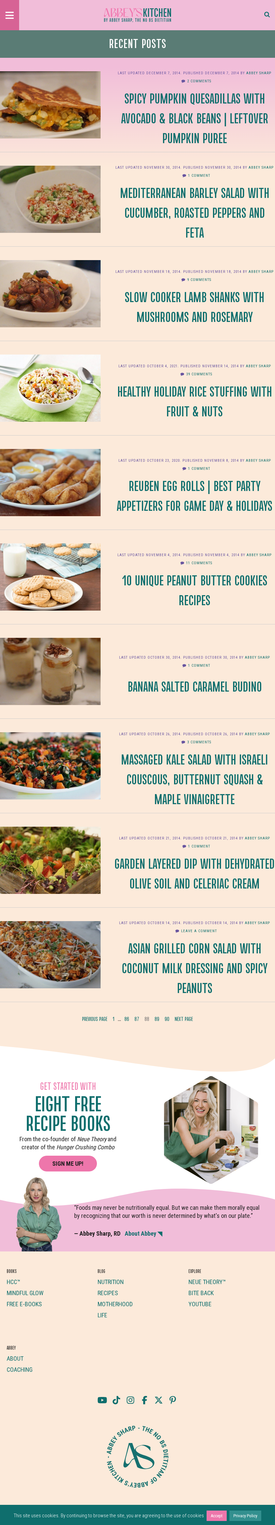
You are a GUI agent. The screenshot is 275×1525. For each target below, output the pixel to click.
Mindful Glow (25, 1292)
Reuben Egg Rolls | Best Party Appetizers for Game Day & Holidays (194, 495)
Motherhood (115, 1304)
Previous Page (94, 1018)
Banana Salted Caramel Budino (194, 685)
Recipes (108, 1292)
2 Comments (199, 81)
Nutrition (111, 1281)
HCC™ (13, 1281)
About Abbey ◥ (143, 1233)
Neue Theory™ (207, 1281)
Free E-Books (24, 1304)
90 (168, 1020)
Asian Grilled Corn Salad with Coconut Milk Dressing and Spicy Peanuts (195, 967)
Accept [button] (217, 1515)
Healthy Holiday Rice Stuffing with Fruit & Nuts (194, 400)
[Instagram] (130, 1400)
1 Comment (199, 175)
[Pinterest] (172, 1400)
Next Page (184, 1018)
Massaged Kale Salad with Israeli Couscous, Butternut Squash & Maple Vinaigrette (194, 778)
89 (158, 1020)
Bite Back (201, 1292)
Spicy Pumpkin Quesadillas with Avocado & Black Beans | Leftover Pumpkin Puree (194, 117)
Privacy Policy (245, 1515)
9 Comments (199, 280)
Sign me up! (68, 1163)
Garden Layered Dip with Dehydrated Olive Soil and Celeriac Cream (194, 873)
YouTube (200, 1304)
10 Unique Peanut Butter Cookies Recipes (194, 589)
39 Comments (199, 374)
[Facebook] (144, 1400)
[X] (158, 1400)
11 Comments (199, 563)
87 (137, 1020)
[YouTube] (102, 1400)
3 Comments (199, 742)
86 (127, 1020)
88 (148, 1020)
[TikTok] (116, 1400)
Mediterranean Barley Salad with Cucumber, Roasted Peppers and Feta (194, 212)
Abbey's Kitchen (137, 15)
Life (102, 1315)
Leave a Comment (199, 931)
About (15, 1358)
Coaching (20, 1369)
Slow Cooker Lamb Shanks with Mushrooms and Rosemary (194, 306)
